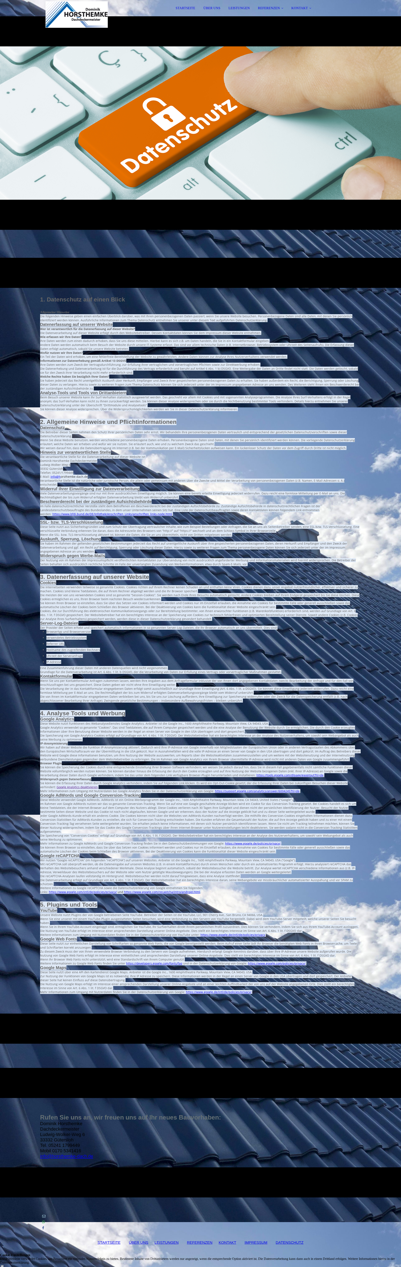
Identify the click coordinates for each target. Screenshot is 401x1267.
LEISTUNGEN (239, 8)
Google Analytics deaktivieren (77, 787)
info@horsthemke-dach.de (66, 1156)
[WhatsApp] (43, 1222)
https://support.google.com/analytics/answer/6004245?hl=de (257, 791)
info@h (56, 477)
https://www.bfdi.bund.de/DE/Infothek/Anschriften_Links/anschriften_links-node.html (112, 514)
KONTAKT (299, 8)
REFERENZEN (269, 8)
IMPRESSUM (256, 1242)
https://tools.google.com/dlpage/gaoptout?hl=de (290, 775)
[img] (76, 14)
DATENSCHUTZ (289, 1242)
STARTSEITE (185, 8)
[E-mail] (44, 1216)
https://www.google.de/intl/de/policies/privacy (232, 935)
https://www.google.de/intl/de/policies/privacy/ (218, 992)
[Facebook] (43, 1228)
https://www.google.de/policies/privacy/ (252, 843)
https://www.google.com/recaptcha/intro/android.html (162, 892)
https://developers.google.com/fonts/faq (154, 963)
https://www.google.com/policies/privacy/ (277, 963)
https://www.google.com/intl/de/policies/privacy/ (83, 892)
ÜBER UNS (211, 8)
